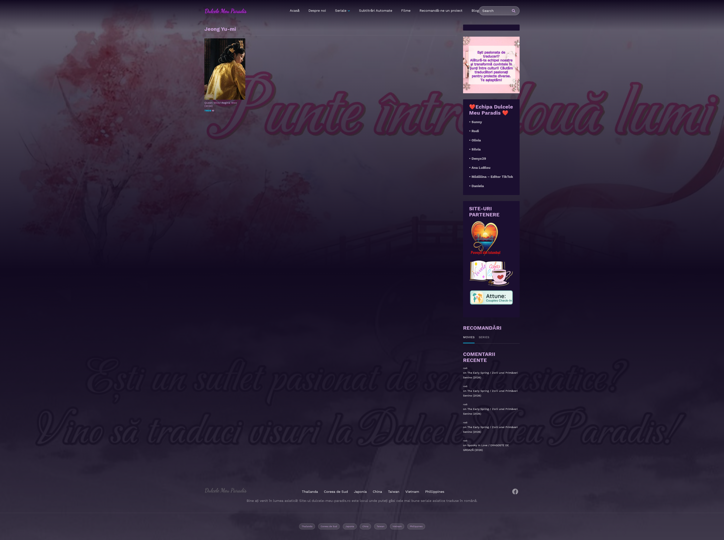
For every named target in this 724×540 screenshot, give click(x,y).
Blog (475, 10)
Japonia (360, 492)
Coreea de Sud (336, 492)
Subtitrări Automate (375, 10)
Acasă (294, 10)
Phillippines (434, 492)
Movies (469, 337)
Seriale (340, 10)
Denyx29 (479, 158)
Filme (405, 10)
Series (484, 337)
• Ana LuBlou (479, 168)
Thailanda (310, 492)
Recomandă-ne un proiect (441, 10)
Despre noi (317, 10)
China (377, 492)
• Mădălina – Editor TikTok (491, 177)
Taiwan (393, 492)
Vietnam (412, 492)
